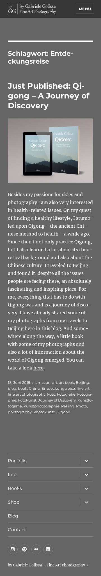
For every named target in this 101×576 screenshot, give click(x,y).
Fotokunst (27, 400)
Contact (17, 529)
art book (66, 382)
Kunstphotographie (41, 406)
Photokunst (44, 412)
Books (15, 488)
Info (12, 474)
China (34, 388)
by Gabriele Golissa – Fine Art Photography (46, 565)
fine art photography (26, 394)
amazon (42, 382)
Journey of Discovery (57, 400)
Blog (13, 516)
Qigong (63, 412)
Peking (67, 406)
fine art (83, 388)
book (22, 388)
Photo (81, 406)
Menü (85, 8)
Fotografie (66, 394)
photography (20, 412)
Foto (51, 394)
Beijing (82, 382)
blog (12, 388)
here (38, 368)
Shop (14, 502)
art (54, 382)
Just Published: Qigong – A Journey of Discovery (48, 95)
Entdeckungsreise (58, 388)
